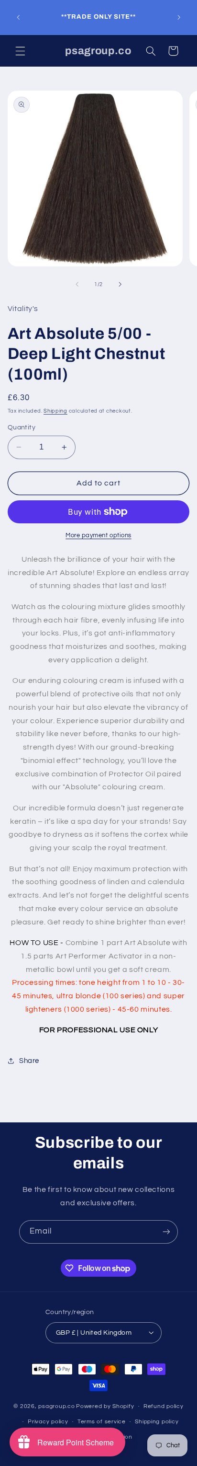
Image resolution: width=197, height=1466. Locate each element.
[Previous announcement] (18, 17)
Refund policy (163, 1406)
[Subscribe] (166, 1232)
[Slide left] (77, 284)
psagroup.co (56, 1406)
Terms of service (101, 1421)
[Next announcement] (178, 17)
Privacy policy (48, 1421)
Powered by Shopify (105, 1406)
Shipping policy (156, 1421)
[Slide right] (120, 284)
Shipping (55, 411)
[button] (20, 51)
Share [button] (29, 1060)
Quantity (21, 427)
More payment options (98, 535)
